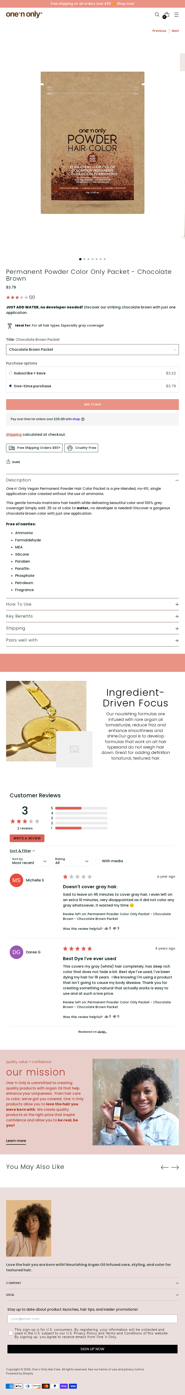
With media (112, 861)
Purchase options (21, 363)
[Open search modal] (157, 14)
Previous (159, 30)
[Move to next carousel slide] (175, 1167)
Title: (33, 339)
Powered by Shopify (19, 1373)
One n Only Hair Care (46, 1369)
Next (175, 30)
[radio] (10, 373)
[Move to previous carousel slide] (165, 1167)
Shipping (14, 434)
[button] (20, 297)
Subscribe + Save (30, 373)
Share (16, 462)
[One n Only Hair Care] (24, 14)
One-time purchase (32, 386)
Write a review (27, 838)
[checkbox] (114, 861)
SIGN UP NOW (92, 1349)
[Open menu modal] (176, 14)
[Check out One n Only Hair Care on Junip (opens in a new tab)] (102, 1032)
